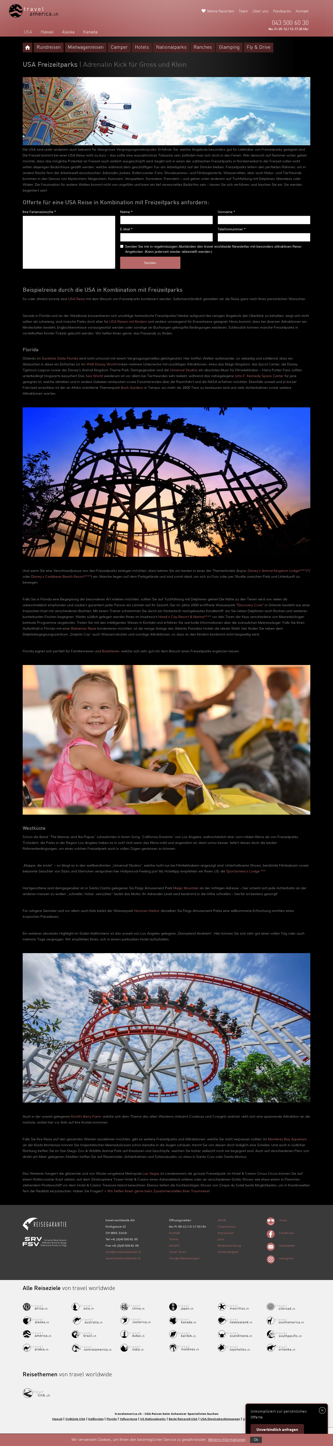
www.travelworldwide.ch (123, 1258)
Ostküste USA (75, 1419)
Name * (126, 212)
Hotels (142, 47)
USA (28, 32)
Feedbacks (282, 11)
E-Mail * (126, 229)
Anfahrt (174, 1245)
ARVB (222, 1220)
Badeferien (110, 651)
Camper (119, 47)
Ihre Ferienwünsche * (39, 212)
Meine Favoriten (220, 11)
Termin (173, 1239)
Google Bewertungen (184, 1258)
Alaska (68, 32)
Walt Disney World (101, 364)
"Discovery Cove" (250, 605)
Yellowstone (128, 1419)
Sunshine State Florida (60, 358)
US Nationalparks (153, 1419)
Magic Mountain (186, 888)
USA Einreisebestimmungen (220, 1419)
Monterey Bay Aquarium (287, 1139)
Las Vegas (151, 1173)
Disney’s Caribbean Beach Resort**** (61, 576)
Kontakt (302, 11)
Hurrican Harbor (147, 911)
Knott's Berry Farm (86, 1116)
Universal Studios (184, 370)
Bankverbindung (229, 1245)
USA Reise (76, 299)
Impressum (226, 1233)
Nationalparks (171, 47)
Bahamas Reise (83, 628)
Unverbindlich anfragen (277, 1430)
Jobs (221, 1239)
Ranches (203, 47)
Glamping (229, 47)
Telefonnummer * (232, 229)
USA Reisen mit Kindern (128, 321)
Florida (112, 1419)
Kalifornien (96, 1419)
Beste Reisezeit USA (183, 1419)
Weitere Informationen (226, 1440)
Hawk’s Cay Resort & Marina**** (184, 617)
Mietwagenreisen (86, 47)
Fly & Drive (258, 47)
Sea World (94, 376)
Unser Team (177, 1252)
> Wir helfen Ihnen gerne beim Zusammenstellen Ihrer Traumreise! (157, 1191)
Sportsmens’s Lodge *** (245, 871)
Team (243, 11)
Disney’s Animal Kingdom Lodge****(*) (279, 570)
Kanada (90, 32)
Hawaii (47, 32)
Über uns (260, 11)
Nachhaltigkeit (228, 1252)
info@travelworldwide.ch (123, 1252)
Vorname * (226, 212)
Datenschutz (227, 1226)
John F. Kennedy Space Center (259, 376)
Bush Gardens (132, 387)
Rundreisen (49, 47)
